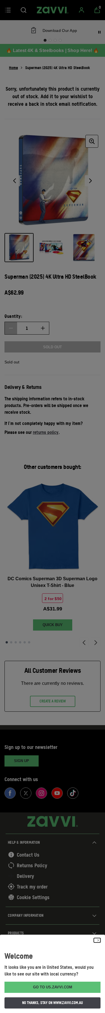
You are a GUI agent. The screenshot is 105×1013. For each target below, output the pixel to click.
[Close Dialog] (97, 940)
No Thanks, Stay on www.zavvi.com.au (52, 1002)
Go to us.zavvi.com (52, 987)
